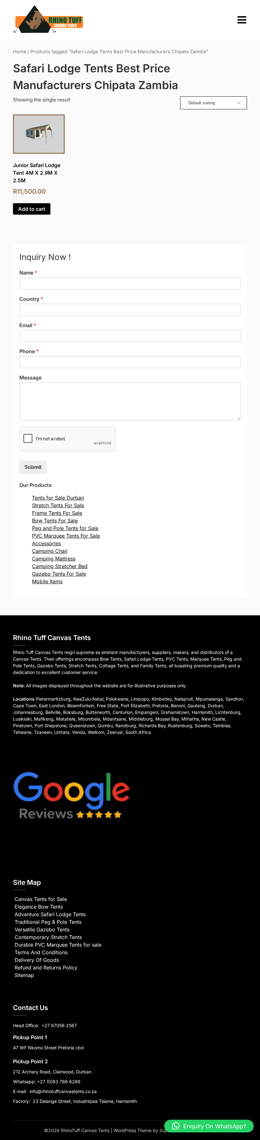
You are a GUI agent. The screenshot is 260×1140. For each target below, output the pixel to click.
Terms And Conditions (41, 952)
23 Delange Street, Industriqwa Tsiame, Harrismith (84, 1101)
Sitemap (24, 975)
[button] (209, 1126)
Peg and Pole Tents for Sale (65, 528)
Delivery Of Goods (37, 960)
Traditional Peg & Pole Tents (48, 922)
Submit (33, 467)
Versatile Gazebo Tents (42, 929)
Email (27, 325)
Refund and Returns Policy (46, 967)
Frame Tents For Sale (57, 513)
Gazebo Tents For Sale (59, 574)
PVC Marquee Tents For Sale (66, 536)
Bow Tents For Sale (55, 520)
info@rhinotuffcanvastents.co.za (63, 1091)
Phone (29, 351)
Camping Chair (50, 551)
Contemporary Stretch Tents (48, 937)
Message (30, 377)
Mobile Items (47, 581)
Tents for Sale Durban (58, 498)
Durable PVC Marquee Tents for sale (58, 945)
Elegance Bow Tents (39, 907)
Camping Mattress (53, 558)
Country (31, 299)
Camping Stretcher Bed (60, 566)
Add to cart (31, 209)
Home (19, 52)
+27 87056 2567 (59, 1025)
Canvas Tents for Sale (41, 899)
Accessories (46, 543)
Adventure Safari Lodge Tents (50, 914)
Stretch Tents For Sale (58, 505)
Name (28, 272)
